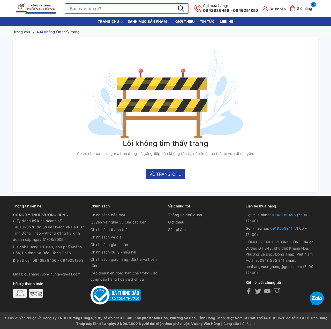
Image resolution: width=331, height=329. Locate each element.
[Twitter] (258, 291)
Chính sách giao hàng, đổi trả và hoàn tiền (124, 262)
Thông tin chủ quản (185, 215)
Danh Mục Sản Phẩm (148, 21)
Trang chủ (109, 21)
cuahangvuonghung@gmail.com (52, 274)
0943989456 (284, 215)
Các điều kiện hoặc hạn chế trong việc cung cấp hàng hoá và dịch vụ (124, 276)
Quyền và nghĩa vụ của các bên (118, 222)
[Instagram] (277, 291)
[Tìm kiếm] (181, 8)
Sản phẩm (177, 229)
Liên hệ (226, 21)
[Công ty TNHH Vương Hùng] (36, 8)
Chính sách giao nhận (109, 244)
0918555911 (281, 228)
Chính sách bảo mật (108, 215)
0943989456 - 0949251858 (231, 8)
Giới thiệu (185, 21)
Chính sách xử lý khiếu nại (113, 252)
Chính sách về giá (106, 237)
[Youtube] (267, 291)
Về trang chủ (165, 174)
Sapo (250, 323)
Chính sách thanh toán (110, 229)
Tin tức (207, 21)
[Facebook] (249, 291)
